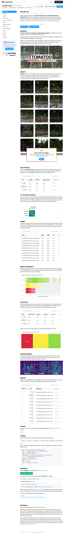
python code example (39, 489)
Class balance (6, 18)
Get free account (9, 48)
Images (4, 22)
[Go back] (52, 176)
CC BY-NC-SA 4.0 (57, 428)
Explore (4, 16)
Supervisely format (43, 470)
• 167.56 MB (27, 473)
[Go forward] (59, 176)
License (4, 33)
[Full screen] (61, 176)
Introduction (5, 11)
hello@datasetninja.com (30, 524)
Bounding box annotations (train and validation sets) (33, 497)
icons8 (33, 532)
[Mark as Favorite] (35, 6)
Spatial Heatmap (6, 28)
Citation (4, 35)
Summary (5, 13)
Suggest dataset (58, 2)
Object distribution (7, 24)
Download (5, 37)
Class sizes (5, 26)
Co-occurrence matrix (7, 20)
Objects (4, 30)
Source (21, 432)
